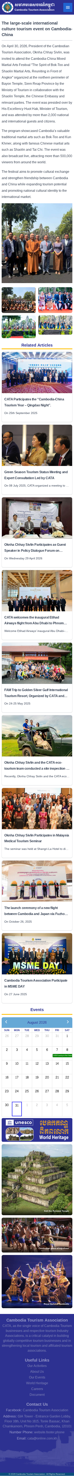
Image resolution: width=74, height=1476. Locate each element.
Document (37, 1395)
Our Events (37, 1377)
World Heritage (37, 1383)
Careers (37, 1389)
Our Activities (37, 1366)
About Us (37, 1372)
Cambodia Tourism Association (45, 1410)
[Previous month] (6, 1022)
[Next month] (67, 1022)
